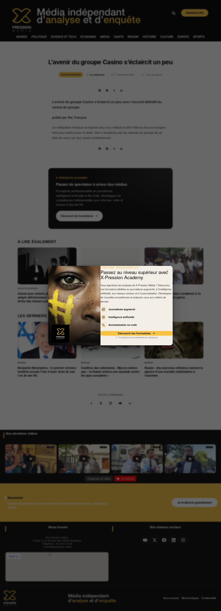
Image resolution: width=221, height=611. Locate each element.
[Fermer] (167, 271)
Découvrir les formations (134, 333)
